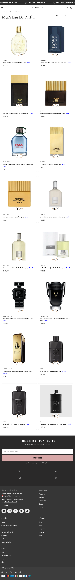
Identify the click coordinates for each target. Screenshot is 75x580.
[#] (27, 511)
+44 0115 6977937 (10, 502)
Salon (41, 504)
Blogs (41, 507)
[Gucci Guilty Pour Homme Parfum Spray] (56, 348)
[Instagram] (9, 511)
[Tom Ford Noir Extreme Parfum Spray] (56, 141)
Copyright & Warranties (9, 525)
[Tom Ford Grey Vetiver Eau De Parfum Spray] (56, 194)
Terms (3, 529)
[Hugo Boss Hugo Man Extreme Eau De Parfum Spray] (19, 141)
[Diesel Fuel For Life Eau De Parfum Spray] (19, 39)
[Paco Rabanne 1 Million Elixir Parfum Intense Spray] (19, 348)
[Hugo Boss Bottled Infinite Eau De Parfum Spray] (56, 39)
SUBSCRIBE (37, 458)
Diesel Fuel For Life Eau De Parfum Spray (16, 63)
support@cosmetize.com (12, 496)
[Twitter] (15, 511)
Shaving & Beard (6, 555)
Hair (40, 525)
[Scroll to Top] (71, 569)
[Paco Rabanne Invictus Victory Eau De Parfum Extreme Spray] (56, 295)
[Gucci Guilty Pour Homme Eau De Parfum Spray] (56, 401)
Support (41, 497)
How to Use (43, 501)
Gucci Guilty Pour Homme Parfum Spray (53, 371)
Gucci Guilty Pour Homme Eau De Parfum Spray (55, 424)
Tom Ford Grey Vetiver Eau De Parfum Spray (54, 217)
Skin (40, 522)
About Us (42, 494)
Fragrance (42, 529)
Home (3, 12)
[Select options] (17, 54)
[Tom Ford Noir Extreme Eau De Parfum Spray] (19, 90)
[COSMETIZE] (37, 7)
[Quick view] (21, 54)
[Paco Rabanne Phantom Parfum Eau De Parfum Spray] (19, 295)
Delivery (4, 539)
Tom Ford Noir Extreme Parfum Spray (52, 164)
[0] (71, 7)
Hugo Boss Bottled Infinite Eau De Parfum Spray (55, 63)
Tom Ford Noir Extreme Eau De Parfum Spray (18, 113)
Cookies (4, 535)
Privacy (3, 522)
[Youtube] (21, 511)
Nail (40, 535)
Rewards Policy (6, 542)
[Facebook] (3, 511)
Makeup (41, 532)
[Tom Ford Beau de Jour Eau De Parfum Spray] (56, 245)
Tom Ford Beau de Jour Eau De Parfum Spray (55, 268)
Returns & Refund (7, 532)
